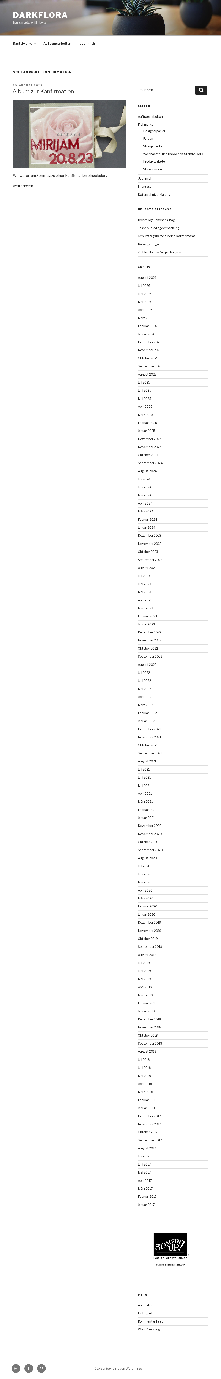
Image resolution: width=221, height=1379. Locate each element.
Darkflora (40, 15)
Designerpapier (154, 131)
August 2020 (147, 858)
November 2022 (149, 640)
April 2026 (145, 310)
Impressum (146, 186)
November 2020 (150, 834)
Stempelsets (152, 146)
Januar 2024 (146, 527)
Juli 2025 (144, 382)
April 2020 (145, 890)
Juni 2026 (144, 294)
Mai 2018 (144, 1076)
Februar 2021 (147, 810)
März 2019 (145, 995)
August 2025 (147, 374)
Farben (148, 138)
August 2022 (147, 664)
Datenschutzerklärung (154, 194)
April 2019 (145, 987)
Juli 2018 (144, 1059)
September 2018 (150, 1043)
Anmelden (145, 1305)
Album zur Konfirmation (43, 91)
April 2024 (145, 503)
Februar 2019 (147, 1003)
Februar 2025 (147, 423)
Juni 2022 (144, 680)
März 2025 (145, 415)
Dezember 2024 (149, 439)
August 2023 (147, 568)
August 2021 (147, 761)
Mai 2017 (144, 1172)
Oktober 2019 (148, 938)
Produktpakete (154, 161)
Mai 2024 (144, 495)
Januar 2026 (146, 334)
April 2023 (145, 600)
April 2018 (145, 1084)
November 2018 (149, 1027)
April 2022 (145, 697)
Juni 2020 (145, 874)
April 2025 (145, 406)
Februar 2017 (147, 1196)
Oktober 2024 (148, 455)
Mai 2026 (144, 302)
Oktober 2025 (148, 358)
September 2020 (150, 850)
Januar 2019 (146, 1011)
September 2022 (150, 656)
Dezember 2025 (149, 342)
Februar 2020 (147, 906)
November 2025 (150, 350)
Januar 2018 (146, 1108)
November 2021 (149, 737)
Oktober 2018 (148, 1035)
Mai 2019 (144, 979)
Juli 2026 (144, 285)
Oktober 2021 (148, 745)
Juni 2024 (144, 487)
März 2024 (145, 511)
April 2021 (145, 793)
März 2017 (145, 1188)
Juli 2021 (144, 769)
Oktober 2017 (148, 1132)
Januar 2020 (146, 914)
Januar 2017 (146, 1205)
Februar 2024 (147, 519)
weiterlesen (23, 186)
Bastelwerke (22, 43)
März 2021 (145, 801)
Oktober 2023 (148, 551)
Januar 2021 (146, 818)
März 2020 (145, 898)
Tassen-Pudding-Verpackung (158, 228)
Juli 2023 (144, 576)
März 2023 (145, 608)
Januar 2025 (146, 431)
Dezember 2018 (149, 1019)
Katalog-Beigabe (150, 244)
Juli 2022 (144, 672)
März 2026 (145, 318)
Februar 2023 (147, 616)
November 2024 (150, 447)
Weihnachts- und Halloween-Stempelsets (173, 154)
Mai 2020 (145, 882)
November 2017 (149, 1124)
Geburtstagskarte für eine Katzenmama (167, 236)
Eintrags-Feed (148, 1313)
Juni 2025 (144, 390)
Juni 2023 (144, 584)
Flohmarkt (145, 124)
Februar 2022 (147, 713)
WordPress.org (149, 1329)
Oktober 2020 (148, 842)
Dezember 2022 (149, 632)
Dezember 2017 (149, 1116)
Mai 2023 (144, 592)
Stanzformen (152, 169)
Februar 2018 (147, 1100)
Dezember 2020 (150, 825)
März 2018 (145, 1092)
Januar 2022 (146, 721)
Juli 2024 (144, 479)
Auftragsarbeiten (57, 43)
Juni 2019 (144, 971)
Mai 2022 (144, 689)
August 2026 (147, 277)
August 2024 (147, 471)
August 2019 (147, 955)
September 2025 (150, 366)
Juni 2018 (144, 1067)
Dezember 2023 (149, 535)
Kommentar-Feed (150, 1321)
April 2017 (145, 1180)
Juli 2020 (144, 866)
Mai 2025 (144, 398)
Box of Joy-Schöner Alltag (156, 220)
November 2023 (149, 543)
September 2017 (150, 1140)
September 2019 (150, 946)
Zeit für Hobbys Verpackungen (159, 252)
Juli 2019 (144, 963)
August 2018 (147, 1051)
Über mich (87, 43)
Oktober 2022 (148, 648)
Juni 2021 (144, 777)
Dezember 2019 (149, 922)
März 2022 (145, 705)
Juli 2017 (144, 1156)
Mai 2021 (144, 785)
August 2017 (147, 1148)
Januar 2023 (146, 624)
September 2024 (150, 463)
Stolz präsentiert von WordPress (118, 1368)
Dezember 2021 (149, 729)
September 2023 (150, 560)
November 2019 (149, 930)
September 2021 (150, 753)
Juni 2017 (144, 1164)
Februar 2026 (147, 326)
